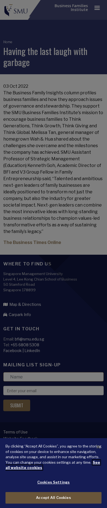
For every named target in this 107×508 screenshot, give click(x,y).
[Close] (98, 447)
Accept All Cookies (53, 497)
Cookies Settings (53, 482)
